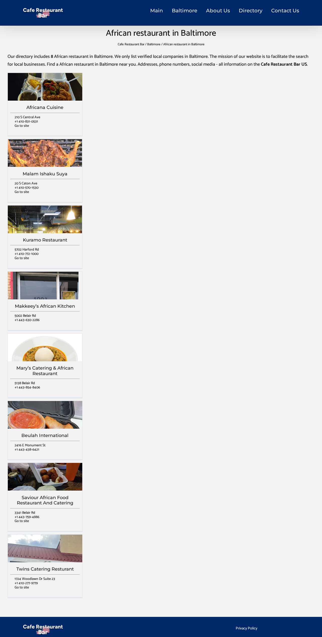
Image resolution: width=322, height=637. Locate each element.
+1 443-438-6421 (27, 450)
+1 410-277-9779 (26, 583)
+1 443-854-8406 (27, 387)
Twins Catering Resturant (45, 569)
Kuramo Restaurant (45, 240)
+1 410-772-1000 (26, 254)
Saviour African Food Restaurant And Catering (45, 500)
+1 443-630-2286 (27, 320)
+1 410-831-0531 (26, 122)
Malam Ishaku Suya (45, 174)
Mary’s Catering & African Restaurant (44, 370)
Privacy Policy (246, 628)
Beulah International (44, 435)
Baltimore (184, 11)
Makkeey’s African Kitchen (45, 306)
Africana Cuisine (44, 107)
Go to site (22, 126)
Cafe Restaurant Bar (131, 44)
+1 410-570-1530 (26, 188)
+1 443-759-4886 (27, 517)
